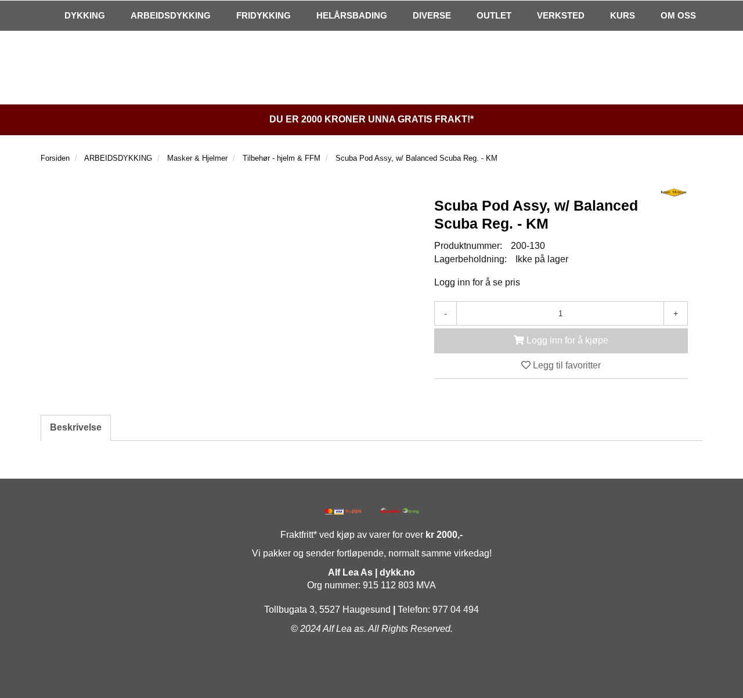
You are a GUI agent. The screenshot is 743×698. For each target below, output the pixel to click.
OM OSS (678, 15)
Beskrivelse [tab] (76, 427)
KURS (622, 15)
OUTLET (494, 15)
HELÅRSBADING (351, 15)
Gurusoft (371, 676)
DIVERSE (432, 15)
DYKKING (84, 15)
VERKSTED (561, 15)
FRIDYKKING (263, 15)
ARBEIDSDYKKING (171, 15)
